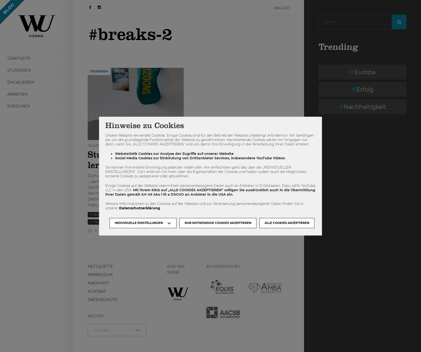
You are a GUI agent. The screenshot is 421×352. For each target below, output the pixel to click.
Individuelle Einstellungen (139, 223)
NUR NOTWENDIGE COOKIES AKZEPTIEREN (218, 223)
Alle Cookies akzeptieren (287, 223)
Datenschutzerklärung (139, 208)
